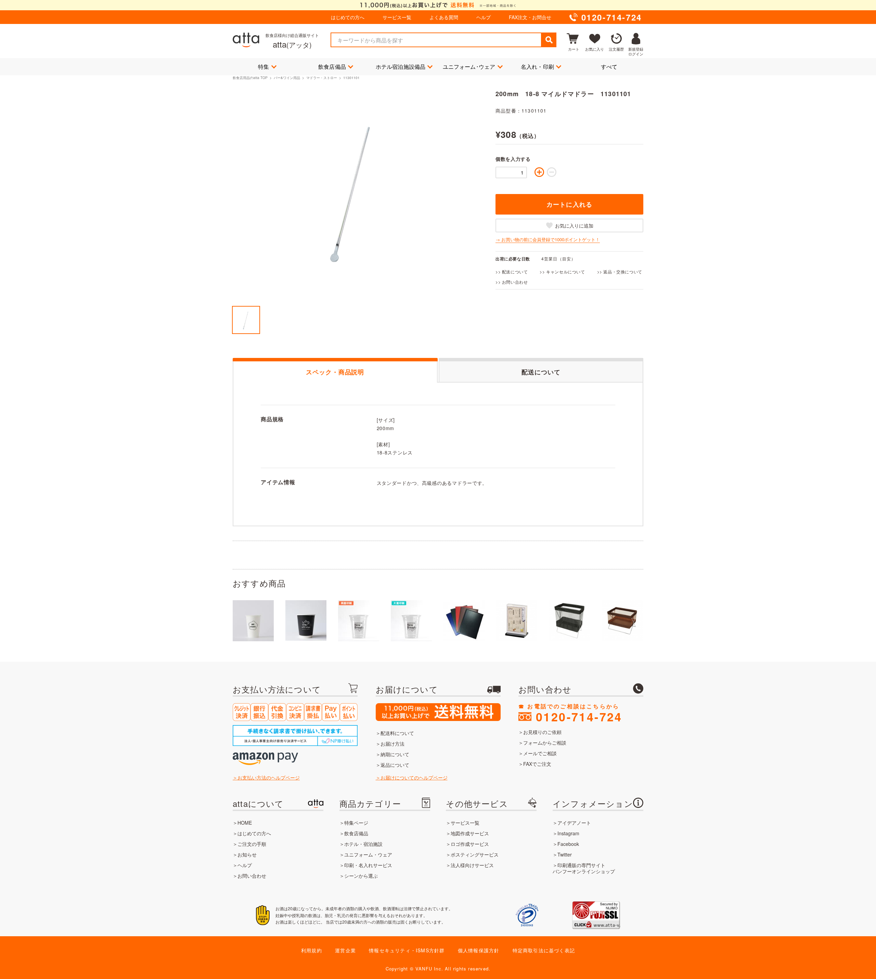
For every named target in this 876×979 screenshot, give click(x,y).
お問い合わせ (251, 875)
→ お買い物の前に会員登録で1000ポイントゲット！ (547, 239)
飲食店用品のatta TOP (250, 77)
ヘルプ (483, 17)
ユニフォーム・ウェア (368, 854)
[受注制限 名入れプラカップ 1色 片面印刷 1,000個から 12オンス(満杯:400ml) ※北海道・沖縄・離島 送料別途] (411, 620)
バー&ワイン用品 (287, 77)
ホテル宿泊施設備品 (401, 66)
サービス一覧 (397, 17)
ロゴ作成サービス (470, 843)
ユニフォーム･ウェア (469, 66)
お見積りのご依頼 (542, 732)
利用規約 (311, 950)
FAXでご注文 (537, 763)
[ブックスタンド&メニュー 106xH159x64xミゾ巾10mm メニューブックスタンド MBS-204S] (516, 620)
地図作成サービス (470, 833)
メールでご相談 (540, 753)
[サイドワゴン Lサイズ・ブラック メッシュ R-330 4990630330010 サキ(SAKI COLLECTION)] (569, 620)
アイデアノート (574, 822)
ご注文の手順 (251, 843)
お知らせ (247, 854)
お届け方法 (392, 743)
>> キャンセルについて (562, 271)
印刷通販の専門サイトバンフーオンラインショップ (584, 868)
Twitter (564, 854)
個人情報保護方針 (479, 950)
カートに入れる (569, 204)
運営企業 (345, 950)
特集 (263, 66)
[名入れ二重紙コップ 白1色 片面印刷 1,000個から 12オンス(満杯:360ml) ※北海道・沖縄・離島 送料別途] (305, 620)
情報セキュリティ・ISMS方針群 (407, 950)
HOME (244, 822)
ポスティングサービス (475, 854)
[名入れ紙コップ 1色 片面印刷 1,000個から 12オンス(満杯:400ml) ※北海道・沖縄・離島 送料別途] (253, 620)
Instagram (568, 833)
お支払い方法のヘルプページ (268, 777)
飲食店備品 (332, 66)
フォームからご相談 (544, 742)
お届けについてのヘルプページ (414, 777)
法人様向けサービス (472, 865)
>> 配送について (511, 271)
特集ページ (356, 822)
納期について (395, 754)
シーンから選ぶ (361, 875)
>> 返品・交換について (619, 271)
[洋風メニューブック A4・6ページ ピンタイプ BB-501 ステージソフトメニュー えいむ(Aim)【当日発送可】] (464, 620)
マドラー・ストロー (321, 77)
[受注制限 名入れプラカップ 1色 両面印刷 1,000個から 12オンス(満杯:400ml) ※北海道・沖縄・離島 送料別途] (358, 620)
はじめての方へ (347, 17)
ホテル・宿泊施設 (363, 843)
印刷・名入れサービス (368, 865)
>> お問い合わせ (511, 282)
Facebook (568, 843)
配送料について (397, 733)
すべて (609, 66)
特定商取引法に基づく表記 (544, 950)
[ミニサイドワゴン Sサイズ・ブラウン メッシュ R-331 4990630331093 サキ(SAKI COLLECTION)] (622, 620)
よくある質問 (443, 17)
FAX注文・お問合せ (530, 17)
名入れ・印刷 (537, 66)
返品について (395, 764)
